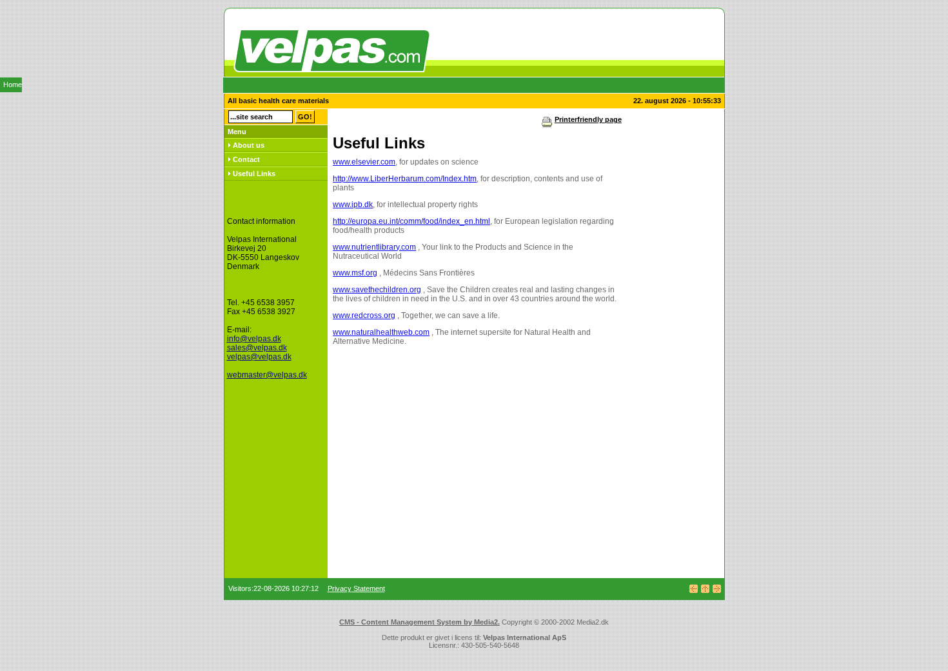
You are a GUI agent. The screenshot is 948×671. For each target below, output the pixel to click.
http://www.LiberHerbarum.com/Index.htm (405, 178)
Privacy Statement (356, 588)
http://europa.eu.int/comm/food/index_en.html (411, 221)
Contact (246, 159)
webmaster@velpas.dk (267, 374)
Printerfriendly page (588, 119)
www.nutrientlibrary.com (374, 247)
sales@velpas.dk (257, 347)
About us (248, 145)
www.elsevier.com (364, 161)
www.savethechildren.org (377, 289)
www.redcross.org (364, 315)
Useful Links (254, 173)
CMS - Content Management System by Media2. (419, 622)
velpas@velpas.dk (259, 356)
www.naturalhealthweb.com (381, 332)
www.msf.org (355, 272)
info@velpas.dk (254, 338)
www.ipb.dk (353, 204)
